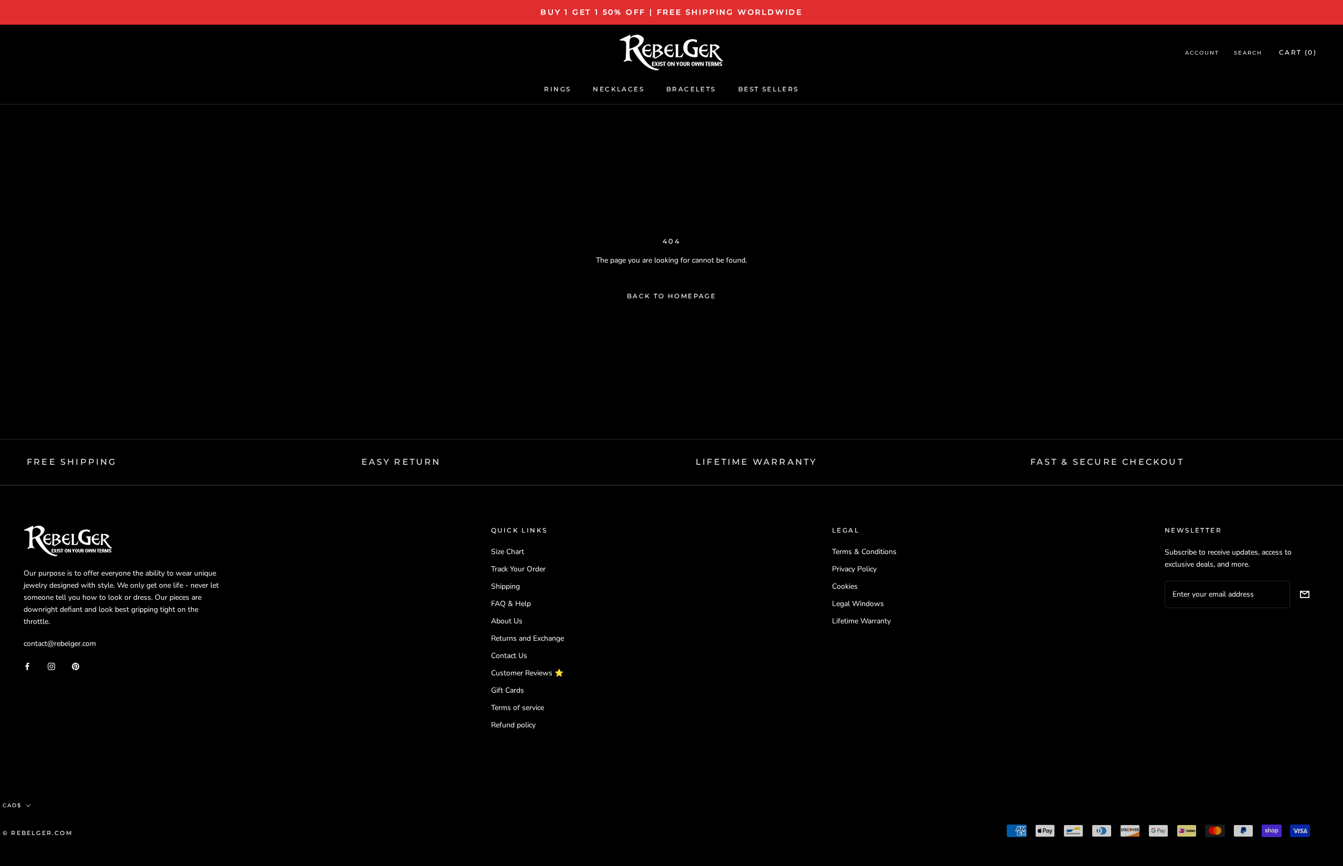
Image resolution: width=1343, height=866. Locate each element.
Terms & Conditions (864, 552)
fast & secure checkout (1107, 462)
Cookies (845, 586)
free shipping (72, 462)
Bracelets (691, 89)
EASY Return (401, 462)
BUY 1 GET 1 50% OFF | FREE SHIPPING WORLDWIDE (671, 12)
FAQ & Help (511, 604)
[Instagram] (51, 666)
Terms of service (517, 708)
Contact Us (509, 656)
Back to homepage (671, 296)
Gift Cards (507, 690)
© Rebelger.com (38, 833)
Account (1202, 53)
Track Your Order (518, 569)
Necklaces (618, 89)
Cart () (1298, 53)
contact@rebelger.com (60, 644)
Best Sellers (768, 89)
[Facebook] (27, 666)
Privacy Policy (854, 569)
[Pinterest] (75, 666)
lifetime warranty (756, 462)
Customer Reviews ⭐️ (527, 673)
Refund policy (513, 725)
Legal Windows (858, 604)
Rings (557, 89)
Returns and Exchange (527, 638)
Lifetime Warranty (861, 621)
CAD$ (12, 805)
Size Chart (507, 552)
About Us (507, 621)
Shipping (505, 586)
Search (1248, 53)
